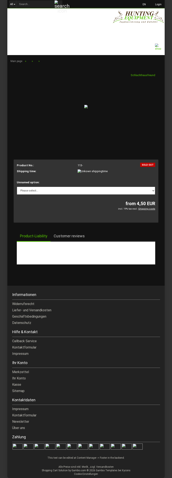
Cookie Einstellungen (86, 474)
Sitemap (18, 391)
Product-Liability (33, 236)
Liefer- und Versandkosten (31, 310)
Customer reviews (69, 236)
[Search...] (59, 4)
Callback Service (24, 341)
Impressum (20, 354)
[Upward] (160, 472)
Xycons (126, 470)
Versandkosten (105, 466)
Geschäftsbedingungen (29, 316)
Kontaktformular (24, 347)
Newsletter (20, 422)
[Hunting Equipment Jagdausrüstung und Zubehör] (138, 20)
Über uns (18, 428)
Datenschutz (21, 323)
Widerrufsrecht (23, 304)
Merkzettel (20, 372)
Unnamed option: (28, 182)
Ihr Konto (19, 378)
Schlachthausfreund (143, 75)
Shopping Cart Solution (55, 470)
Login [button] (158, 4)
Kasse (16, 385)
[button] (143, 4)
